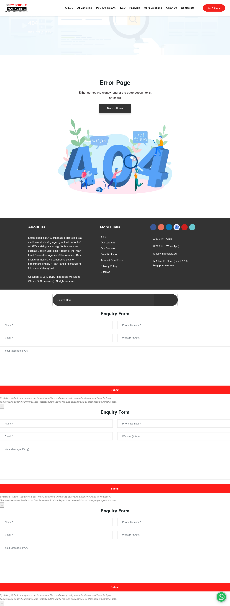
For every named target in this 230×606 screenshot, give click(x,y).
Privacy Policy (109, 266)
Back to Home (115, 108)
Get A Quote (214, 8)
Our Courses (108, 248)
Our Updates (108, 242)
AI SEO (69, 8)
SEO (122, 8)
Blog (103, 236)
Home (31, 31)
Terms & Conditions (112, 260)
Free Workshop (109, 254)
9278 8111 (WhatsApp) (166, 246)
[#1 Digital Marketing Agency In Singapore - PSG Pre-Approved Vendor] (153, 227)
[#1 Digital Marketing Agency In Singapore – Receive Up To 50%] (221, 597)
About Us (171, 8)
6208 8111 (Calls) (163, 238)
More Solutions (153, 8)
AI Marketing (84, 8)
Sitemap (105, 272)
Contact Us (187, 8)
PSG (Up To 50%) (106, 8)
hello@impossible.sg (165, 253)
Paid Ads (134, 8)
